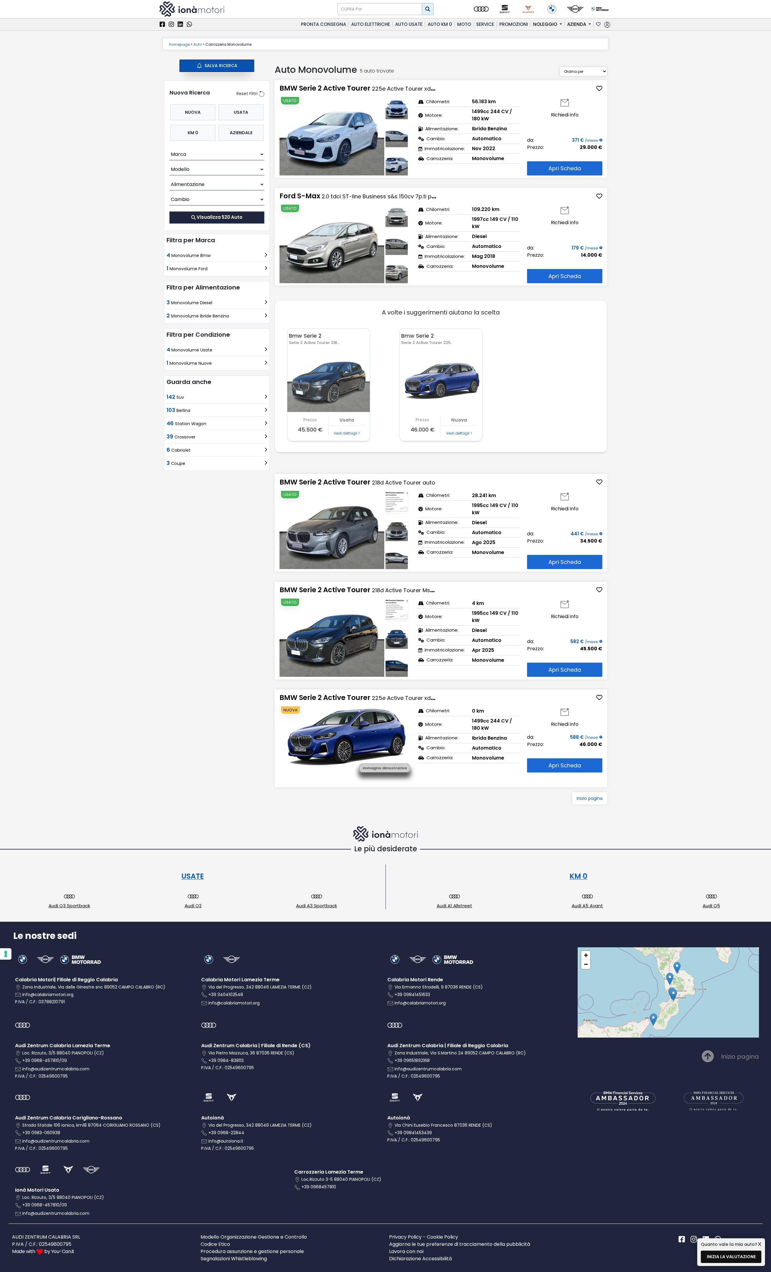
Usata (241, 112)
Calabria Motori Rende (415, 979)
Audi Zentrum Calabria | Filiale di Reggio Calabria (447, 1045)
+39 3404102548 (225, 995)
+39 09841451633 (412, 995)
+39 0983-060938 (41, 1133)
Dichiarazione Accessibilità (420, 1258)
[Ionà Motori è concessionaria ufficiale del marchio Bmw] (552, 9)
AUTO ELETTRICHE (370, 24)
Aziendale (241, 132)
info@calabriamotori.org (47, 995)
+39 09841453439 (413, 1133)
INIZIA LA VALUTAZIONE (731, 1257)
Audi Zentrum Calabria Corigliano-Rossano (68, 1117)
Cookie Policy (442, 1236)
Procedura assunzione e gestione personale (252, 1251)
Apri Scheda (564, 168)
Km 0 (193, 132)
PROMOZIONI (513, 24)
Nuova (193, 112)
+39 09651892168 (412, 1060)
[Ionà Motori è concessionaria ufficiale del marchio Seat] (505, 9)
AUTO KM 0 (440, 24)
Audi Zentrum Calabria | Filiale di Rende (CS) (256, 1045)
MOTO (464, 24)
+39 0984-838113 (226, 1060)
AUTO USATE (409, 24)
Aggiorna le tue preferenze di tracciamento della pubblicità (459, 1244)
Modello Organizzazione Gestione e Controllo (254, 1236)
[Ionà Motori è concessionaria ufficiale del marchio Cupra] (528, 9)
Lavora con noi (406, 1251)
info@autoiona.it (225, 1141)
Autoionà (212, 1117)
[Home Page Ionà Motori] (192, 8)
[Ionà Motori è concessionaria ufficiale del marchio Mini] (575, 9)
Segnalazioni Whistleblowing (234, 1258)
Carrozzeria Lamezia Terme (328, 1171)
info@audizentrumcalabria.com (55, 1069)
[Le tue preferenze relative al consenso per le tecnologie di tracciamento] (5, 954)
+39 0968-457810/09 (44, 1060)
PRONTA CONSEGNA (323, 24)
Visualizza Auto (219, 217)
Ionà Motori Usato (37, 1190)
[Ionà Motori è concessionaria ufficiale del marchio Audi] (481, 9)
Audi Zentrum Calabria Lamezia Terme (62, 1045)
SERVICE (485, 24)
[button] (653, 1020)
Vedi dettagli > (347, 433)
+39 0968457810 (318, 1187)
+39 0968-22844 (226, 1133)
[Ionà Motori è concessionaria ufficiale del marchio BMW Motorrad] (600, 9)
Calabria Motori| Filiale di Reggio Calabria (66, 979)
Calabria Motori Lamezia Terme (240, 979)
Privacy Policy (405, 1236)
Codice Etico (215, 1244)
